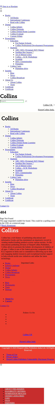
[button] (4, 206)
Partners (10, 403)
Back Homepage (9, 225)
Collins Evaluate (17, 34)
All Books (14, 18)
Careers (8, 301)
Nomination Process (15, 394)
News (12, 75)
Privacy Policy (12, 357)
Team (12, 85)
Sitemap (8, 290)
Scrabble (18, 59)
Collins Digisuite (17, 29)
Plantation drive (21, 68)
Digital (8, 25)
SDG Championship (23, 61)
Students (13, 48)
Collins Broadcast (17, 78)
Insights (8, 71)
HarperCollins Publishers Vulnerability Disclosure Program (30, 359)
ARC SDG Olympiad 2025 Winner (29, 50)
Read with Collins (17, 22)
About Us (9, 80)
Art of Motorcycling (23, 55)
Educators (14, 41)
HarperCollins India (28, 341)
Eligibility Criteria (15, 391)
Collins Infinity (16, 27)
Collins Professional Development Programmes (34, 45)
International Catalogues (20, 20)
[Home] (10, 121)
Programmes (10, 38)
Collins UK (47, 105)
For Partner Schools (23, 43)
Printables (19, 64)
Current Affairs (16, 36)
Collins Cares (15, 66)
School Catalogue (12, 265)
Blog (12, 73)
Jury (7, 398)
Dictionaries (10, 285)
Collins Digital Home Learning (22, 31)
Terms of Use (11, 354)
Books (7, 15)
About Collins (16, 82)
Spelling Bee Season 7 (24, 52)
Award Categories (14, 396)
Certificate (9, 87)
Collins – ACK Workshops (26, 57)
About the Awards (14, 389)
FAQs (7, 400)
